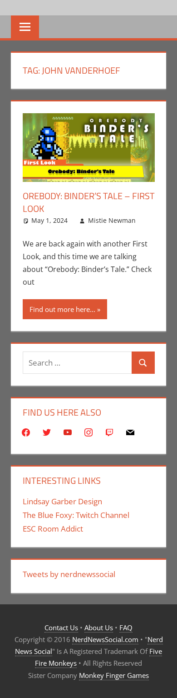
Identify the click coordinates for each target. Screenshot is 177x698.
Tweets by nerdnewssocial (69, 574)
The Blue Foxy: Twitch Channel (76, 515)
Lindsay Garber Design (62, 501)
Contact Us (61, 627)
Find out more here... (62, 309)
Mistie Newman (112, 220)
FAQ (126, 627)
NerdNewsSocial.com (105, 639)
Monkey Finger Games (114, 675)
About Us (98, 627)
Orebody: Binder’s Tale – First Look (89, 202)
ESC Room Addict (53, 528)
